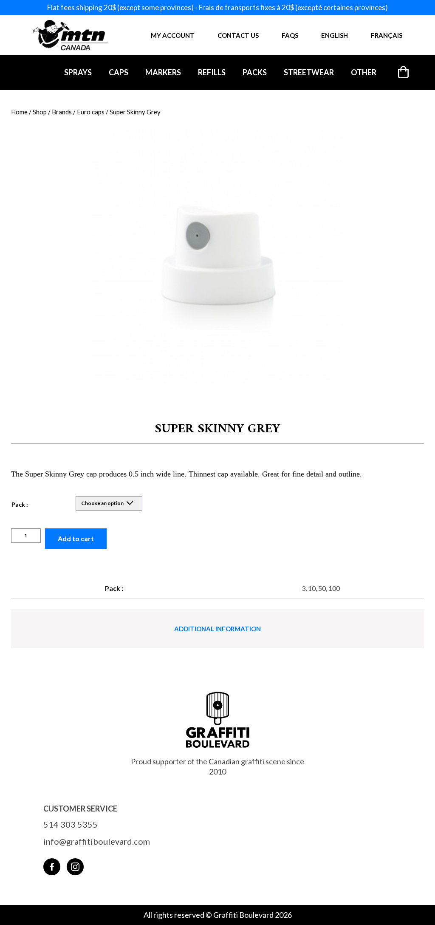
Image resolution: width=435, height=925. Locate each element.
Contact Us (238, 35)
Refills (212, 72)
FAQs (290, 35)
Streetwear (309, 72)
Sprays (78, 72)
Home (19, 112)
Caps (118, 72)
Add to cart (76, 538)
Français (386, 35)
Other (363, 72)
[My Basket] (403, 72)
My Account (173, 35)
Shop (40, 112)
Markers (163, 72)
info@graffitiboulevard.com (96, 841)
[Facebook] (51, 866)
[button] (217, 261)
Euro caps (91, 112)
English (334, 35)
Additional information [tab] (217, 629)
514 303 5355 (70, 824)
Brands (62, 112)
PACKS (255, 72)
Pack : (19, 504)
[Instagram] (75, 866)
